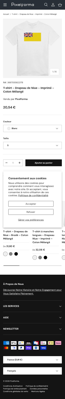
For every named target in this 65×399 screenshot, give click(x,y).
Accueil (6, 14)
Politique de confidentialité (33, 195)
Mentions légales (38, 391)
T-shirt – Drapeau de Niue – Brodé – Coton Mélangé (15, 235)
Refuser (31, 212)
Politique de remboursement (15, 389)
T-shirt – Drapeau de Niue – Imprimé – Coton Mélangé (34, 14)
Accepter (31, 203)
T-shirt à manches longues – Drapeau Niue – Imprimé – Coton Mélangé (43, 237)
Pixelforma (14, 381)
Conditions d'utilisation (13, 386)
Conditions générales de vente (15, 391)
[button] (59, 4)
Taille (6, 138)
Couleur (7, 121)
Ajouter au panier (43, 162)
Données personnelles (39, 389)
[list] (32, 48)
